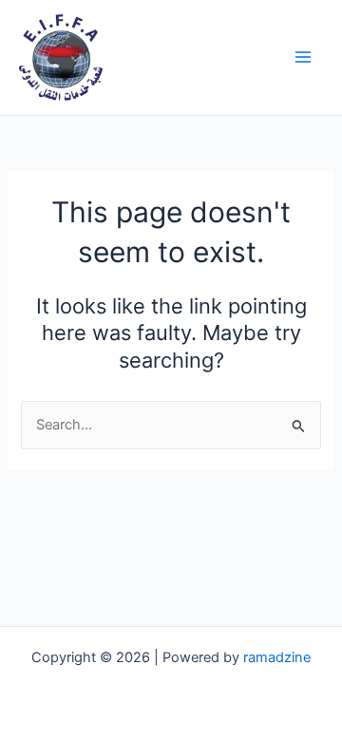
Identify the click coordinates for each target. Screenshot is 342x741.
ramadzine (277, 657)
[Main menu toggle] (303, 57)
